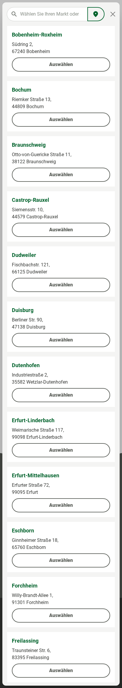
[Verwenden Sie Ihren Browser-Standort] (96, 14)
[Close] (112, 14)
